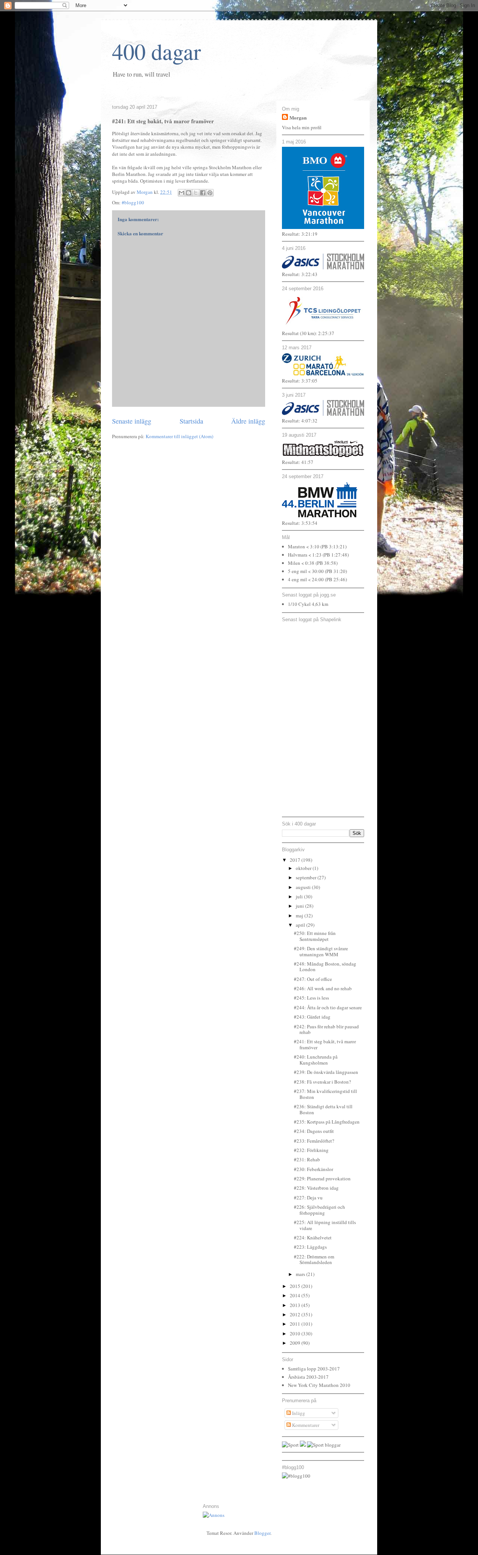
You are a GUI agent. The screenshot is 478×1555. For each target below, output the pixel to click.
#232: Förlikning (311, 1150)
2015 (295, 1286)
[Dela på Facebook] (203, 192)
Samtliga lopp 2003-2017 (314, 1368)
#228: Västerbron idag (316, 1187)
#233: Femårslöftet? (314, 1140)
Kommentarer (305, 1425)
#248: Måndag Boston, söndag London (325, 966)
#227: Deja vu (308, 1197)
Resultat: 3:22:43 (299, 274)
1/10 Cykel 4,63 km (308, 604)
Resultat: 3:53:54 (299, 523)
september (306, 877)
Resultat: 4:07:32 (299, 420)
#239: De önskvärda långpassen (326, 1072)
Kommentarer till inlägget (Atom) (179, 436)
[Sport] (290, 1444)
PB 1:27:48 (335, 554)
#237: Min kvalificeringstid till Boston (325, 1094)
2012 (295, 1314)
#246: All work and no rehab (323, 988)
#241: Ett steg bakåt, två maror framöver (325, 1044)
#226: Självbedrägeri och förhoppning (319, 1210)
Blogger (262, 1533)
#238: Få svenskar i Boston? (322, 1081)
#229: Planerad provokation (322, 1178)
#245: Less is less (311, 997)
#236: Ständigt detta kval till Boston (323, 1109)
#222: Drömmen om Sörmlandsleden (314, 1259)
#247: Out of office (313, 979)
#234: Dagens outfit (314, 1131)
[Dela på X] (195, 192)
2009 (295, 1342)
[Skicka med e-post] (181, 192)
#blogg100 (133, 202)
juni (300, 905)
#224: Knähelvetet (313, 1237)
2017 (295, 860)
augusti (304, 887)
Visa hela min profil (302, 127)
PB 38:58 (326, 563)
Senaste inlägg (131, 420)
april (301, 924)
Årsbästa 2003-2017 (308, 1376)
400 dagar (156, 51)
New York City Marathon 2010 (319, 1385)
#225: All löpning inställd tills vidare (325, 1225)
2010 (295, 1333)
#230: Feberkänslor (313, 1169)
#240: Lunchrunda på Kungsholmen (316, 1059)
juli (300, 896)
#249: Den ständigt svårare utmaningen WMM (321, 951)
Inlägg (298, 1413)
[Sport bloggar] (324, 1444)
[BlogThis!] (188, 192)
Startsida (191, 420)
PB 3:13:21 (333, 546)
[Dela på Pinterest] (210, 192)
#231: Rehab (307, 1159)
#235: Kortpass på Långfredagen (327, 1121)
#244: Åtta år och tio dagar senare (328, 1007)
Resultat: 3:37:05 (299, 380)
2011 (295, 1323)
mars (301, 1274)
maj (300, 915)
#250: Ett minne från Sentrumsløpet (315, 936)
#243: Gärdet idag (312, 1016)
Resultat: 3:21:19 (299, 233)
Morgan (298, 117)
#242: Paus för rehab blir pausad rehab (326, 1029)
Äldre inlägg (248, 420)
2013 (295, 1305)
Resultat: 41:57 (297, 462)
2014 (295, 1295)
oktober (304, 868)
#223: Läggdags (310, 1246)
